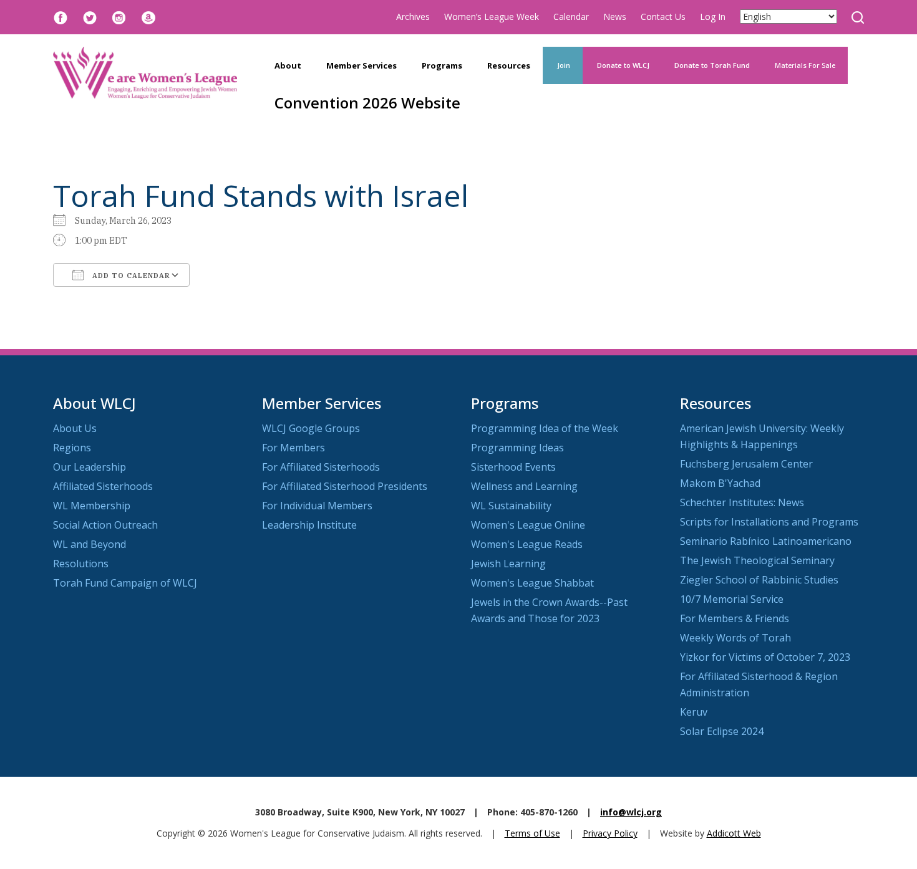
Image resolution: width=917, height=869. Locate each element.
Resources (508, 65)
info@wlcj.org (631, 812)
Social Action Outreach (105, 525)
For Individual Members (317, 505)
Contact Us (663, 16)
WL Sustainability (511, 505)
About (287, 65)
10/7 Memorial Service (732, 599)
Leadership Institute (309, 525)
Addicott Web (734, 833)
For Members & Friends (734, 618)
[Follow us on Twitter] (89, 16)
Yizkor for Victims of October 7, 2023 (765, 657)
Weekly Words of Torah (735, 638)
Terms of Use (532, 833)
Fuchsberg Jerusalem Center (746, 464)
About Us (75, 428)
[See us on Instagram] (119, 16)
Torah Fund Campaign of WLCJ (125, 583)
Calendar (571, 16)
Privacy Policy (610, 833)
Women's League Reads (527, 544)
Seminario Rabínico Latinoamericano (766, 541)
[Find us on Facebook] (60, 16)
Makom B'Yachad (720, 483)
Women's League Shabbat (532, 583)
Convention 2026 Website (367, 102)
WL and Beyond (89, 544)
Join (562, 65)
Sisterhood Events (513, 467)
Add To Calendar (130, 275)
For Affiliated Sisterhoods (321, 467)
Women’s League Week (491, 16)
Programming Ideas (517, 447)
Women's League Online (528, 525)
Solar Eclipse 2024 (722, 731)
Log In (712, 16)
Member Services (361, 65)
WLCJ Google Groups (311, 428)
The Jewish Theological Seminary (757, 560)
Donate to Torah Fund (712, 65)
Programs (442, 65)
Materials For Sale (805, 65)
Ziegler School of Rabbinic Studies (759, 580)
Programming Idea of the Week (544, 428)
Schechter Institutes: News (742, 502)
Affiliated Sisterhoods (103, 486)
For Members (293, 447)
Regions (72, 447)
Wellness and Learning (524, 486)
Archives (413, 16)
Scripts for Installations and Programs (769, 522)
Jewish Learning (508, 563)
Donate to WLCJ (622, 65)
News (614, 16)
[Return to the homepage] (145, 73)
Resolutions (81, 563)
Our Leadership (89, 467)
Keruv (693, 712)
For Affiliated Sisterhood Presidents (344, 486)
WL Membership (91, 505)
